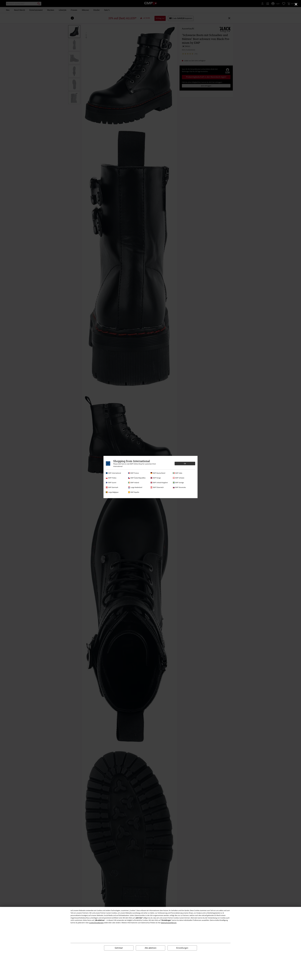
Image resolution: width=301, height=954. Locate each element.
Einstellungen (182, 948)
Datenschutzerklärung (168, 923)
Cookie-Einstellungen (96, 923)
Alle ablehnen (150, 948)
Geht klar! (119, 948)
